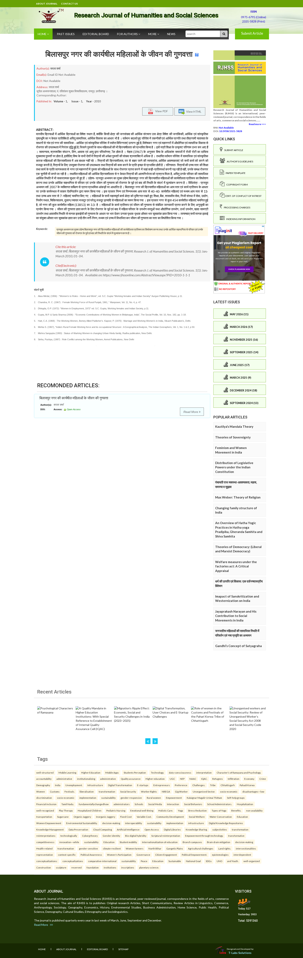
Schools (139, 804)
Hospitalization (245, 804)
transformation (107, 791)
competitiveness (45, 842)
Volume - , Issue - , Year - (77, 101)
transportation (44, 816)
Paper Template (234, 173)
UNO (219, 861)
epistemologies (220, 854)
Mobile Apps (112, 772)
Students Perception (135, 772)
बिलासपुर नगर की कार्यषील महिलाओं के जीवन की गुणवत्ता (119, 54)
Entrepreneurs (161, 785)
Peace (144, 861)
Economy (249, 778)
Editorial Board (96, 34)
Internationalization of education (160, 842)
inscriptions (127, 867)
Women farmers (134, 848)
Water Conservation (221, 816)
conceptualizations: (47, 861)
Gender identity (111, 835)
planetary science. (149, 867)
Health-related (44, 848)
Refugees (217, 778)
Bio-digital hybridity (135, 835)
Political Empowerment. (194, 854)
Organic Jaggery (82, 816)
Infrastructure (95, 785)
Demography (43, 785)
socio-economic (228, 791)
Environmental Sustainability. (81, 823)
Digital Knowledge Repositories (226, 823)
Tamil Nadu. (67, 804)
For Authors (127, 34)
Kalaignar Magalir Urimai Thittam (204, 797)
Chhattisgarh (228, 785)
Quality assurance (131, 778)
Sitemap (123, 949)
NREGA (166, 791)
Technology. (157, 772)
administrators (122, 804)
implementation (87, 797)
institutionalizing (86, 778)
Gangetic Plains (174, 848)
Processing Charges (236, 207)
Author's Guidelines (239, 161)
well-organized (251, 861)
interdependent (242, 854)
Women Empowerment (48, 823)
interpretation (204, 772)
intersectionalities (246, 848)
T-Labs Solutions (239, 952)
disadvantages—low (253, 791)
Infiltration (233, 778)
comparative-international (102, 861)
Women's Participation (119, 854)
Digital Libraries (172, 829)
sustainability (108, 797)
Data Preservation (78, 829)
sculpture (61, 867)
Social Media (155, 804)
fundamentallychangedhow (94, 804)
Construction (43, 867)
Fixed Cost (126, 816)
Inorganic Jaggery (105, 816)
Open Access (151, 829)
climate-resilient (112, 848)
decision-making (111, 823)
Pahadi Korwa (247, 785)
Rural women (154, 797)
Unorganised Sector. (204, 791)
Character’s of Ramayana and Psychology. (239, 772)
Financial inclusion (46, 804)
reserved (76, 867)
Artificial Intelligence (128, 829)
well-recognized (45, 810)
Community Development (170, 816)
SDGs (209, 861)
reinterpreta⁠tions (45, 835)
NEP (182, 778)
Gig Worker (181, 791)
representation (44, 854)
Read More (191, 411)
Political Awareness (91, 854)
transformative (236, 835)
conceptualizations (72, 861)
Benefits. (236, 810)
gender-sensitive (88, 848)
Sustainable (174, 861)
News (171, 34)
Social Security (128, 791)
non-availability (254, 810)
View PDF (160, 111)
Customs (55, 791)
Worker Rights (149, 791)
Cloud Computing (102, 829)
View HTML (193, 111)
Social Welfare (197, 816)
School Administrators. (219, 804)
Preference (181, 785)
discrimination (44, 797)
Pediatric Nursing (115, 810)
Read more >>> (257, 124)
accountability (44, 778)
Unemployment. (73, 785)
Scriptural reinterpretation (165, 835)
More (152, 34)
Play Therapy (66, 810)
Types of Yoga (219, 810)
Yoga (180, 810)
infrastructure (196, 823)
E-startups (142, 785)
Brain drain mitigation (218, 842)
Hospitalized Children (89, 810)
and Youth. (232, 861)
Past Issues (66, 34)
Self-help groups (236, 797)
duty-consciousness (180, 772)
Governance (143, 854)
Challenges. (198, 785)
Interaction (173, 804)
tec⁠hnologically (68, 835)
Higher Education (90, 772)
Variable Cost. (144, 816)
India (57, 785)
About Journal (46, 3)
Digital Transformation (120, 785)
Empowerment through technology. (204, 835)
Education (242, 816)
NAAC (192, 778)
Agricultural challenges (200, 848)
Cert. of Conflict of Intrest (243, 195)
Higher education (155, 778)
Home (42, 34)
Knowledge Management (50, 829)
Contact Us (69, 3)
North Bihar (154, 848)
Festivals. (70, 791)
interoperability (133, 823)
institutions (110, 867)
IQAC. (204, 778)
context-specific (67, 854)
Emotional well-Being (141, 810)
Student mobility (128, 842)
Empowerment (174, 797)
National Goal (193, 861)
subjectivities (219, 829)
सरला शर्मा (55, 68)
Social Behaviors (193, 804)
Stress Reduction (197, 810)
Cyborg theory (90, 835)
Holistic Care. (165, 810)
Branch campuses (192, 842)
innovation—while (69, 842)
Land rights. (224, 848)
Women (40, 791)
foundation (93, 867)
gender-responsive (131, 797)
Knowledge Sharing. (196, 829)
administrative (64, 778)
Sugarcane (63, 816)
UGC (172, 778)
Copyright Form (236, 184)
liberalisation (87, 791)
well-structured (45, 772)
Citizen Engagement (166, 854)
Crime (262, 778)
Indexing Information (240, 219)
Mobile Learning (67, 772)
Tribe (213, 785)
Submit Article (252, 33)
